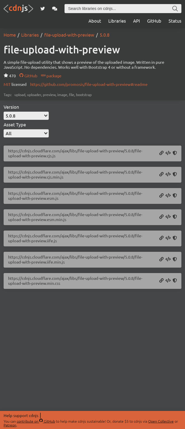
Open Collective (161, 421)
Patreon (10, 424)
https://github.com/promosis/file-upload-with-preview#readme (89, 84)
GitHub (154, 21)
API (136, 21)
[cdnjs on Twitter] (42, 9)
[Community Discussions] (54, 9)
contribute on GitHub (36, 421)
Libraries (117, 21)
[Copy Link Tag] (168, 280)
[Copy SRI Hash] (175, 153)
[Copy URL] (161, 153)
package (53, 75)
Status (175, 21)
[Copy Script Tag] (168, 153)
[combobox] (26, 116)
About (94, 21)
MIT (8, 84)
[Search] (175, 8)
